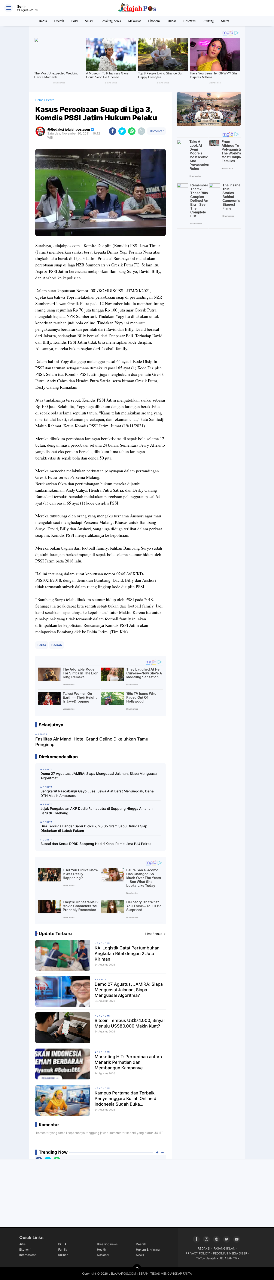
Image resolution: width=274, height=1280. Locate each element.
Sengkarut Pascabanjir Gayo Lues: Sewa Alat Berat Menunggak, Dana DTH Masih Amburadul (97, 793)
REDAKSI (204, 1248)
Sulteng (209, 20)
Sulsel (89, 20)
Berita (43, 20)
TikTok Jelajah (206, 1258)
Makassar (134, 20)
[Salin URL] (141, 131)
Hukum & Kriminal (148, 1249)
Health (101, 1249)
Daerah (59, 20)
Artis (22, 1244)
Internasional (28, 1255)
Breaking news (110, 20)
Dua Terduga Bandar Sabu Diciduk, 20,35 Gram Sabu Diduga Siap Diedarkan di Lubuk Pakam (93, 828)
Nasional (103, 1255)
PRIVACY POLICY (198, 1253)
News (140, 1255)
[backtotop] (137, 1268)
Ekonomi (154, 20)
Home (39, 100)
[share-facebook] (112, 131)
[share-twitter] (122, 131)
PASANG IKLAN (224, 1248)
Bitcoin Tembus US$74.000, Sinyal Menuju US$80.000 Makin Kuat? (130, 1023)
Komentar (156, 131)
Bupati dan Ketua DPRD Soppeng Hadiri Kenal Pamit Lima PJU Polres (95, 844)
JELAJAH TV (228, 1258)
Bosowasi (189, 20)
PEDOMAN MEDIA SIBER (230, 1253)
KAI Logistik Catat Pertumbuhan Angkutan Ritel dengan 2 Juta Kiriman (127, 953)
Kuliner (63, 1255)
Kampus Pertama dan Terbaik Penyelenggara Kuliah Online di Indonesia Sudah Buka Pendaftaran (126, 1098)
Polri (74, 20)
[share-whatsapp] (132, 131)
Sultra (225, 20)
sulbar (172, 20)
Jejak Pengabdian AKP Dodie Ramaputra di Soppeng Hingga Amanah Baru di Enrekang (96, 810)
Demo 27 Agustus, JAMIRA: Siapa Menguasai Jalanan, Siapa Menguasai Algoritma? (99, 775)
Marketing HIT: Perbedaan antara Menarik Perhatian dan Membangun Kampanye (128, 1062)
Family (62, 1249)
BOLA (62, 1244)
